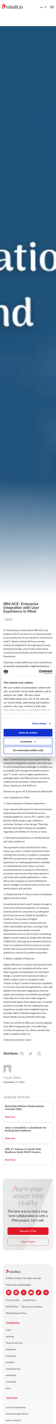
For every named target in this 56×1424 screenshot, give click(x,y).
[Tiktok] (38, 1292)
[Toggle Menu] (52, 7)
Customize (26, 741)
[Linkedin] (9, 1292)
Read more (10, 1117)
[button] (21, 1053)
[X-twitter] (23, 1292)
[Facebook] (16, 1292)
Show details (39, 723)
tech (9, 619)
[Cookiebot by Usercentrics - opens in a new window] (39, 672)
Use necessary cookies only (28, 750)
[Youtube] (31, 1292)
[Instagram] (46, 1292)
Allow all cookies (28, 732)
